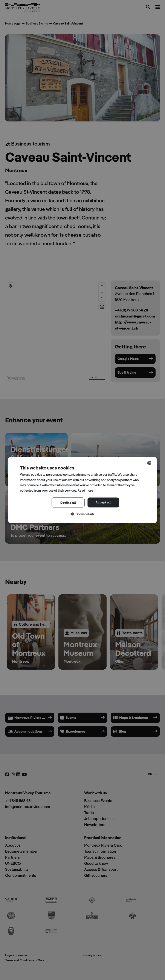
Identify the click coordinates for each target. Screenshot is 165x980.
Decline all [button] (68, 502)
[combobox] (149, 463)
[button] (82, 514)
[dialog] (82, 490)
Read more (85, 490)
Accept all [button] (103, 502)
